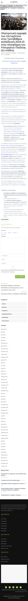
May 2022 (3, 446)
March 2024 (3, 401)
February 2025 (4, 376)
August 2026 (4, 329)
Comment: (3, 236)
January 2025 (4, 379)
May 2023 (3, 421)
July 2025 (3, 362)
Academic (3, 53)
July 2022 (3, 441)
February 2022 (4, 455)
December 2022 (4, 429)
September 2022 (4, 438)
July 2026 (3, 332)
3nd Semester (4, 523)
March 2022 (3, 452)
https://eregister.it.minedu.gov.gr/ (9, 90)
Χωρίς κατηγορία (5, 320)
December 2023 (4, 404)
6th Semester (4, 530)
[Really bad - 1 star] (1, 232)
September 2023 (4, 413)
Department (7, 53)
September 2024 (4, 390)
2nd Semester (4, 521)
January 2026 (4, 346)
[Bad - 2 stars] (5, 232)
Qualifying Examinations (7, 314)
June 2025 (3, 365)
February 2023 (4, 427)
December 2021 (4, 460)
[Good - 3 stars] (9, 232)
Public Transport (4, 561)
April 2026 (3, 340)
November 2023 (4, 407)
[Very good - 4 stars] (15, 232)
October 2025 (4, 354)
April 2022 (3, 449)
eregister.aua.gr (17, 116)
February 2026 (4, 343)
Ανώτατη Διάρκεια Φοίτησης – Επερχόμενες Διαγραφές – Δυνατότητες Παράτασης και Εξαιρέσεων (13, 489)
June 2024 (3, 396)
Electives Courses (4, 548)
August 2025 (4, 360)
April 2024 (3, 399)
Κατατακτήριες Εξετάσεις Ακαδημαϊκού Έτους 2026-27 (13, 483)
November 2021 (4, 463)
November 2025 (4, 351)
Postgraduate (13, 53)
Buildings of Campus (5, 559)
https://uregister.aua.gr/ (6, 154)
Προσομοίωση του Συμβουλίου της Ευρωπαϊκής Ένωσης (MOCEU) (13, 474)
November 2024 (4, 385)
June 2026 (3, 334)
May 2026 (3, 337)
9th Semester (4, 543)
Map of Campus (4, 556)
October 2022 (4, 435)
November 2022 (4, 432)
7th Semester (4, 539)
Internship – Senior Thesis (6, 546)
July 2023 (3, 415)
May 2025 (3, 368)
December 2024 (4, 382)
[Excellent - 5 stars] (3, 234)
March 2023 (3, 424)
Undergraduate (5, 317)
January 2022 (4, 457)
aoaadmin (7, 54)
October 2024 (4, 388)
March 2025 (3, 374)
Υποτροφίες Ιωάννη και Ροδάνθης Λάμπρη (10, 480)
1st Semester (3, 518)
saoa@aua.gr (23, 589)
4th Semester (4, 526)
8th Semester (4, 541)
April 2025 (3, 371)
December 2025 (4, 348)
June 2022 (3, 443)
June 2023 (3, 418)
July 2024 (3, 393)
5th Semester (4, 528)
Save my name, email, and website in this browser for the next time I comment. (12, 271)
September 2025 (4, 357)
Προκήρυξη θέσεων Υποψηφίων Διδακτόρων (11, 495)
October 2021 (4, 466)
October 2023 (4, 410)
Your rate (3, 230)
